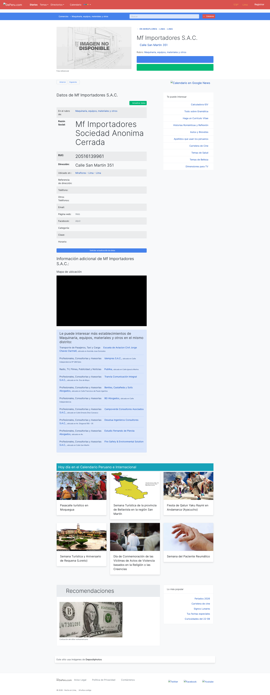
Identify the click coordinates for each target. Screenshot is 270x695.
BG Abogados (111, 398)
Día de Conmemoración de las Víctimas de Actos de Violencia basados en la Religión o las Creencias (134, 563)
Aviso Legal (80, 679)
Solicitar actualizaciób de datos (102, 250)
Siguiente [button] (73, 82)
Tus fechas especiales (198, 613)
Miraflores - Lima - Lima (88, 173)
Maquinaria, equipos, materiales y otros (90, 16)
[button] (87, 4)
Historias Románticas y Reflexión (191, 125)
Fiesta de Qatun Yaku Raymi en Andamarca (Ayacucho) (187, 507)
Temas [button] (43, 4)
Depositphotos (94, 659)
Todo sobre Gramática (196, 111)
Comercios (63, 16)
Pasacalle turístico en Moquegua (74, 507)
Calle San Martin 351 (153, 45)
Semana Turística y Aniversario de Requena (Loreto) (80, 558)
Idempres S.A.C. (112, 358)
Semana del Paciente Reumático (188, 556)
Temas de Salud (200, 152)
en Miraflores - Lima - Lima (156, 29)
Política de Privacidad (103, 679)
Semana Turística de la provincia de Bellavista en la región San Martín (135, 509)
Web (77, 214)
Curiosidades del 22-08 (197, 618)
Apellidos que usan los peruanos (191, 138)
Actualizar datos (138, 103)
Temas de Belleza (199, 159)
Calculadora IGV (200, 104)
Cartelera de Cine (199, 145)
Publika (108, 369)
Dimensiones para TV (197, 166)
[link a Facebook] (190, 681)
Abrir (78, 221)
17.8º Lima (240, 4)
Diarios (33, 4)
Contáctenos (128, 679)
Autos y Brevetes (199, 132)
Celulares (210, 16)
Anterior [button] (62, 82)
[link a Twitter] (173, 681)
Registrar (259, 4)
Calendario (75, 4)
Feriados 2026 (202, 598)
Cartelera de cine (201, 603)
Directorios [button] (56, 4)
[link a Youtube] (207, 681)
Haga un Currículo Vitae (196, 118)
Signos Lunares (202, 608)
